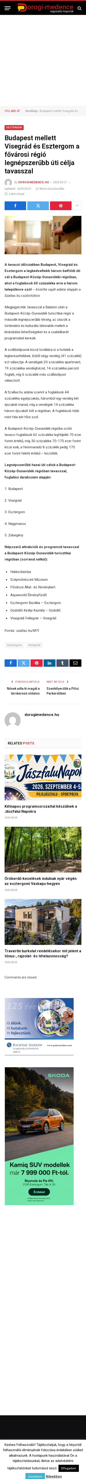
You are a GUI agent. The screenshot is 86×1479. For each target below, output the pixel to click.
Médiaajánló (27, 1467)
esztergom (14, 645)
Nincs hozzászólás (52, 188)
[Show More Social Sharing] (77, 205)
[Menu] (8, 8)
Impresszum (69, 1461)
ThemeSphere (64, 1452)
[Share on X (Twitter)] (38, 205)
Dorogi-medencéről (25, 1461)
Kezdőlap (31, 111)
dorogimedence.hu (33, 182)
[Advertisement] (43, 60)
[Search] (79, 8)
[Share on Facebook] (15, 205)
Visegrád (34, 645)
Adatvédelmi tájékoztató (56, 1467)
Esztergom (14, 127)
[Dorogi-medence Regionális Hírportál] (45, 8)
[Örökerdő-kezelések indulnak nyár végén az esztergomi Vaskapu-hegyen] (43, 850)
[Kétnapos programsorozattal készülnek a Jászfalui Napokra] (43, 777)
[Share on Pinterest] (61, 205)
